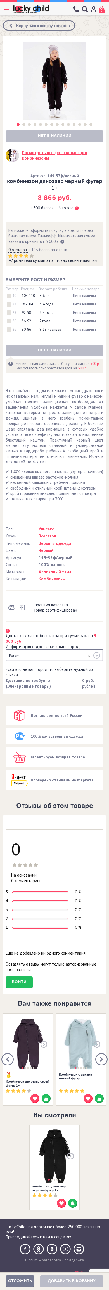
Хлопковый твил (55, 572)
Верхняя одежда (55, 543)
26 (14, 321)
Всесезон (47, 536)
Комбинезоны (52, 579)
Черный (46, 550)
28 (14, 304)
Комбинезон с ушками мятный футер (75, 1076)
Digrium (31, 1260)
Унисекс (46, 529)
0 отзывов (18, 249)
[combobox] (54, 655)
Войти (19, 982)
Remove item (89, 655)
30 (14, 296)
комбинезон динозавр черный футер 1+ (49, 1188)
